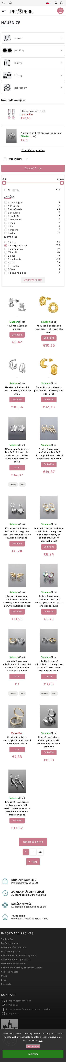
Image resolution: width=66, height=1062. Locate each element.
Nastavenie (33, 1046)
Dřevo (34, 269)
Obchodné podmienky (13, 963)
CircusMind (34, 219)
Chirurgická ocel (34, 245)
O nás (4, 975)
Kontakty (6, 984)
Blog (3, 979)
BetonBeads (34, 209)
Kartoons (34, 229)
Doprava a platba (10, 951)
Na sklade (34, 189)
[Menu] (3, 10)
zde (40, 1040)
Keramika (34, 265)
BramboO (34, 215)
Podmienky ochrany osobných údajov (21, 967)
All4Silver (34, 205)
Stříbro (34, 241)
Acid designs (34, 202)
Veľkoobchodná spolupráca (16, 959)
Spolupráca (7, 939)
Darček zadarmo (10, 943)
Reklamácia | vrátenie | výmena (19, 955)
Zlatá (22, 484)
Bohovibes (34, 212)
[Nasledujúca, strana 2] (33, 852)
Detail (17, 467)
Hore (35, 861)
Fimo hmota (34, 258)
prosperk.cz (12, 1013)
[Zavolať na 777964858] (11, 3)
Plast (34, 262)
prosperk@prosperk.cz (18, 1000)
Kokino (34, 232)
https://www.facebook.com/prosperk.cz (29, 1009)
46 (40, 852)
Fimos (34, 222)
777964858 (12, 1004)
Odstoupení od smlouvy (14, 947)
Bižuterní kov (34, 248)
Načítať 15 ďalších (33, 841)
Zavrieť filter (33, 168)
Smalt (34, 255)
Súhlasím (33, 1054)
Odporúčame (16, 159)
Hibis (34, 226)
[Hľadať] (55, 3)
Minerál (34, 252)
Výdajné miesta (9, 971)
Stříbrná (12, 484)
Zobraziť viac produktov (33, 150)
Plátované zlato (34, 272)
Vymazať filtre (33, 280)
